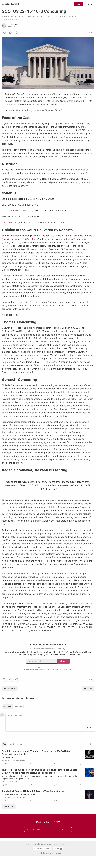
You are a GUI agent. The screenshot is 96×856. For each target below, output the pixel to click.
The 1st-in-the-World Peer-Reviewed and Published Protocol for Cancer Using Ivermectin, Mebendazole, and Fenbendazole (39, 771)
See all (7, 806)
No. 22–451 (7, 222)
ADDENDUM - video (10, 757)
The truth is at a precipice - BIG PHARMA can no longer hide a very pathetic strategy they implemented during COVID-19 (40, 777)
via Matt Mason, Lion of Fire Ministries (18, 794)
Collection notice (64, 844)
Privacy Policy (67, 669)
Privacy (49, 844)
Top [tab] (5, 744)
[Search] (91, 744)
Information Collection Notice (47, 669)
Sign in (89, 4)
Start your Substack (43, 849)
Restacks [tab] (18, 706)
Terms (56, 844)
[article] (48, 757)
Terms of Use (60, 667)
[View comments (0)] (10, 32)
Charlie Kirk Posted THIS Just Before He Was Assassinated (33, 791)
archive (37, 137)
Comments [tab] (8, 706)
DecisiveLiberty (14, 24)
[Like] (4, 32)
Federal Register (23, 137)
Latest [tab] (11, 744)
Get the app (58, 849)
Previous (12, 688)
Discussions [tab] (21, 744)
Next (86, 688)
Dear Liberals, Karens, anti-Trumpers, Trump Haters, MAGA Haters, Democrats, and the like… (37, 752)
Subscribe (78, 4)
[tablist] (13, 706)
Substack (38, 853)
